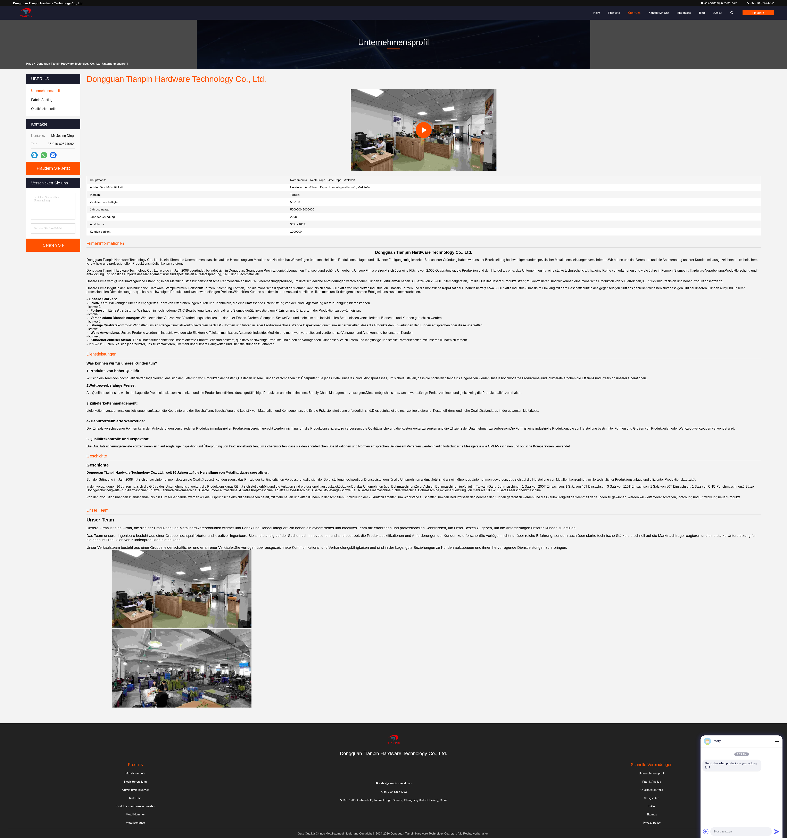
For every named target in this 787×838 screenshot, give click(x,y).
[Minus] (776, 741)
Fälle (651, 806)
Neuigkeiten (651, 798)
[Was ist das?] (44, 155)
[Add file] (706, 831)
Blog (702, 12)
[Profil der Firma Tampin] (424, 130)
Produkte (614, 12)
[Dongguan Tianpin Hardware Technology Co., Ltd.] (26, 13)
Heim (596, 12)
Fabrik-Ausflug (651, 781)
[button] (93, 125)
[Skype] (34, 155)
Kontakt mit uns (659, 12)
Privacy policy (652, 822)
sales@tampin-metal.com (721, 3)
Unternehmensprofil (651, 773)
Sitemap (651, 814)
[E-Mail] (53, 155)
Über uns (634, 12)
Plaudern (758, 12)
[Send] (776, 831)
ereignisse (684, 12)
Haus (29, 63)
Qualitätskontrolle (651, 789)
